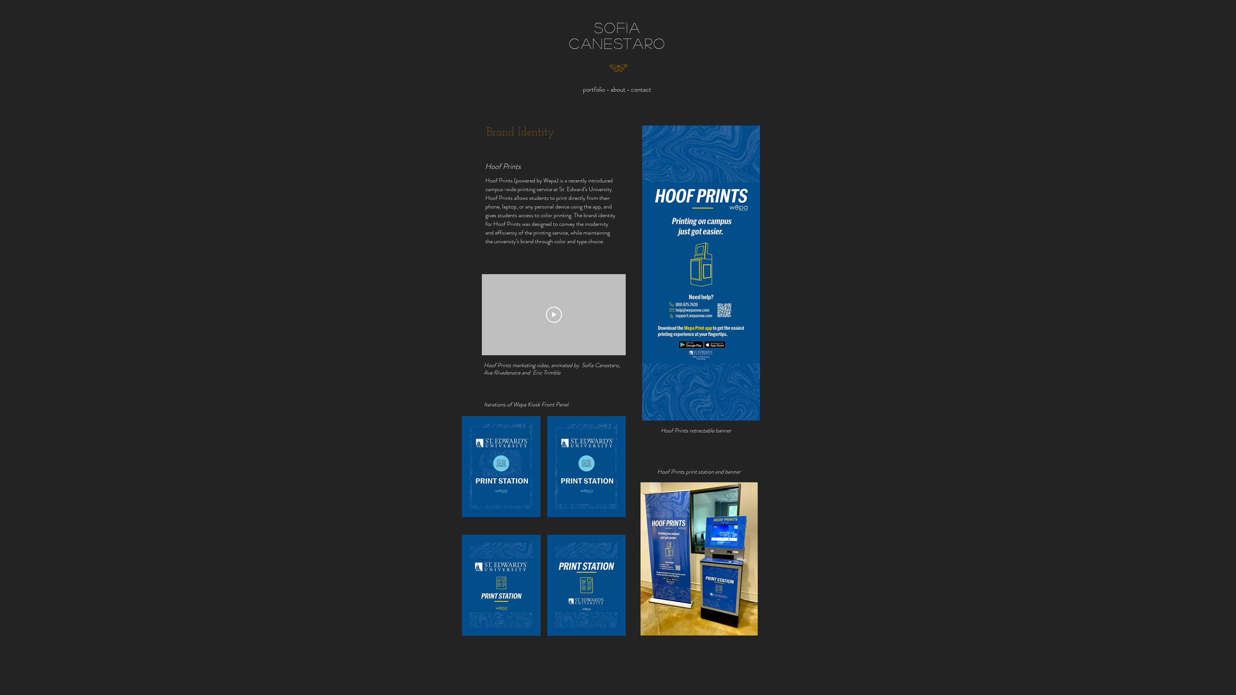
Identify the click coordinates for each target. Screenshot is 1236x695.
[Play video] (554, 315)
